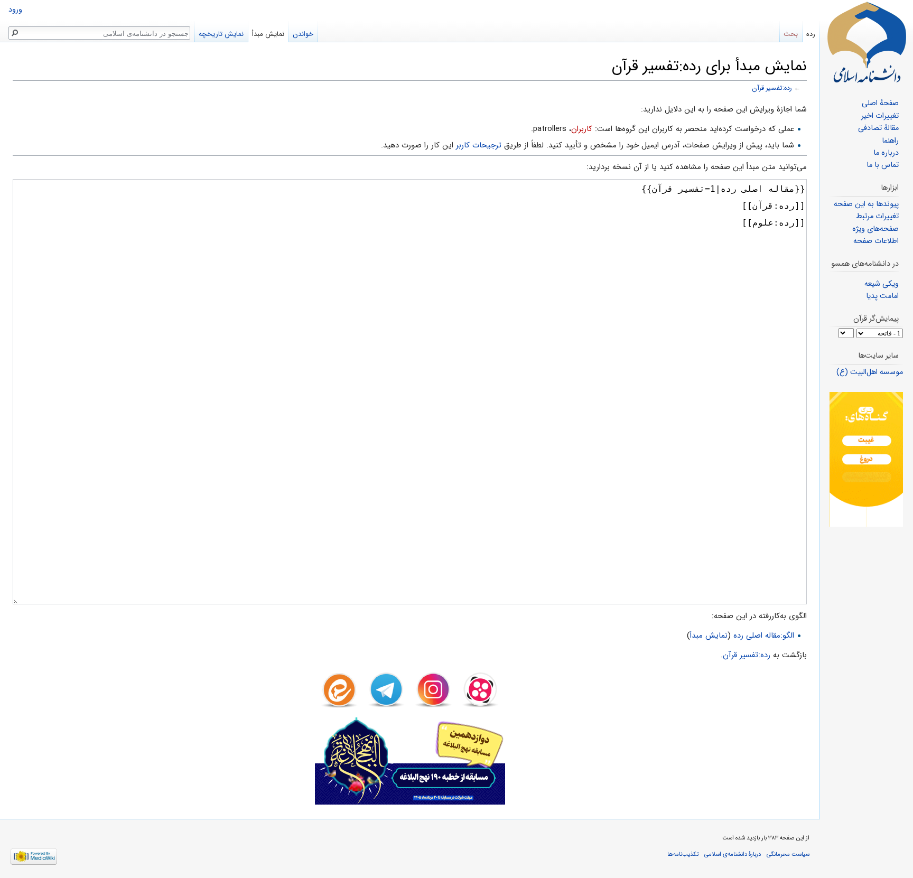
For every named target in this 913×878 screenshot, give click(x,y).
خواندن (303, 34)
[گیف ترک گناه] (866, 459)
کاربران (581, 129)
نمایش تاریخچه (221, 34)
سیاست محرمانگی (788, 854)
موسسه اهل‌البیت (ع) (869, 372)
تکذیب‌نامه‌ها (682, 854)
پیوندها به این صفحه (866, 204)
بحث (791, 34)
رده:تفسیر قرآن (772, 88)
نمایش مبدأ (709, 635)
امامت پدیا (882, 296)
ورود (15, 10)
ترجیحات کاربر (478, 145)
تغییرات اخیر (880, 116)
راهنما (890, 141)
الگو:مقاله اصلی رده (763, 635)
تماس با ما (883, 165)
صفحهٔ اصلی (880, 103)
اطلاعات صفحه (876, 241)
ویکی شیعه (881, 284)
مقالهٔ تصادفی (878, 128)
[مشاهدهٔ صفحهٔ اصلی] (866, 42)
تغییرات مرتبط (877, 216)
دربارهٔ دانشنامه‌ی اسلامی (732, 854)
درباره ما (886, 153)
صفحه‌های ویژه (875, 229)
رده (810, 34)
